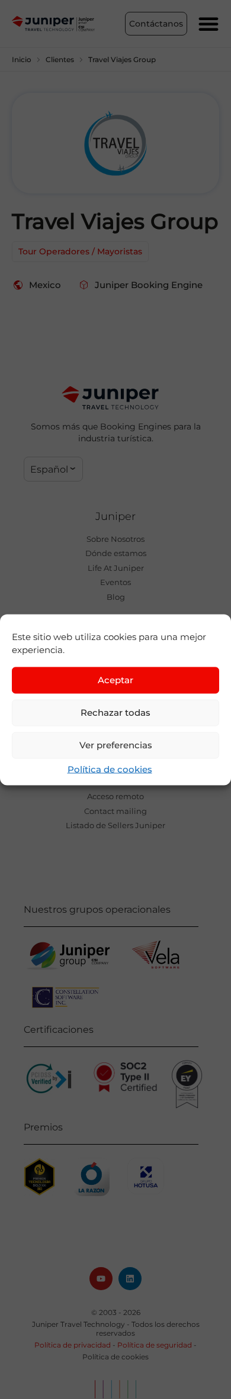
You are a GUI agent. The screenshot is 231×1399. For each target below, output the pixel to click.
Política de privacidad (72, 1344)
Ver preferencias (115, 745)
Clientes (60, 59)
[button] (53, 469)
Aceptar (115, 680)
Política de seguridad (154, 1344)
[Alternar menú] (208, 23)
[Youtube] (101, 1278)
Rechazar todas (115, 712)
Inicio (21, 59)
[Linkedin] (130, 1278)
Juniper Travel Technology (78, 1324)
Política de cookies (110, 768)
